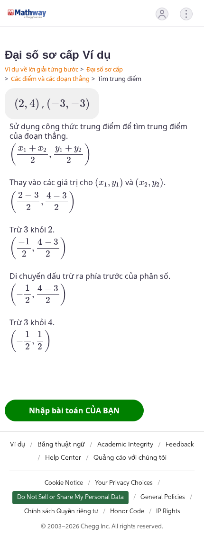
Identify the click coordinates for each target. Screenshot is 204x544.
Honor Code (127, 511)
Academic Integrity (125, 444)
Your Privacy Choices (124, 483)
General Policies (162, 497)
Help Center (63, 458)
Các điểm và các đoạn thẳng (50, 78)
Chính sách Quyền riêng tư (61, 511)
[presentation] (26, 104)
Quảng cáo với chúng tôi (130, 458)
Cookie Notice (64, 483)
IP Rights (168, 511)
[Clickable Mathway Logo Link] (27, 13)
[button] (162, 14)
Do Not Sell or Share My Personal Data (70, 497)
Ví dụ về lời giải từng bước (41, 69)
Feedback (180, 444)
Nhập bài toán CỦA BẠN (74, 410)
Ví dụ (17, 444)
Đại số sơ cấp (104, 69)
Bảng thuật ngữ (61, 444)
